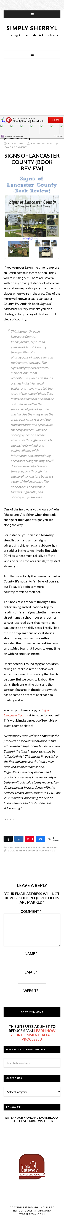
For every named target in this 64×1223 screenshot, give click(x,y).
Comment (31, 911)
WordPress (27, 1214)
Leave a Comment (15, 147)
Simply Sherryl (32, 28)
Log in (40, 1214)
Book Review (16, 850)
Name (31, 953)
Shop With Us (46, 850)
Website (31, 991)
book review (36, 847)
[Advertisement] (32, 98)
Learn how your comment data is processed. (32, 1035)
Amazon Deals (17, 847)
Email (31, 972)
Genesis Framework (38, 1210)
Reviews (52, 847)
